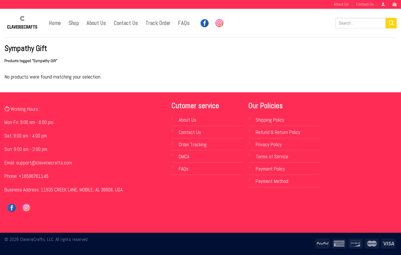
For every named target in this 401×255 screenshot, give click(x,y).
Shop (74, 23)
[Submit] (391, 23)
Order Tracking (193, 145)
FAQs (184, 23)
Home (55, 23)
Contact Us (365, 4)
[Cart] (394, 4)
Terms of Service (272, 157)
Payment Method (272, 181)
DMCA (184, 157)
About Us (341, 4)
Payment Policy (270, 169)
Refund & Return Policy (278, 132)
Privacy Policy (269, 145)
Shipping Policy (270, 120)
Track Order (158, 23)
